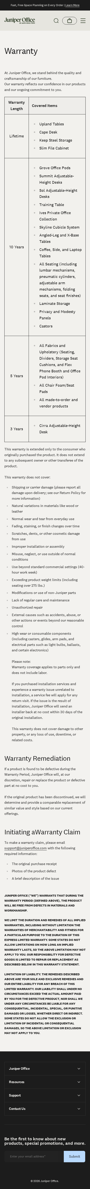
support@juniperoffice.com (25, 848)
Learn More (72, 5)
